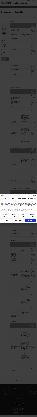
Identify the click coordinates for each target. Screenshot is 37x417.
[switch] (14, 216)
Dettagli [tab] (12, 198)
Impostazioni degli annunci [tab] (21, 198)
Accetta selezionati (18, 220)
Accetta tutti (30, 220)
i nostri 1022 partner (6, 203)
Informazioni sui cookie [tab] (32, 198)
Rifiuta (7, 220)
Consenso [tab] (4, 198)
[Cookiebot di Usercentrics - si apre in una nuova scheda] (31, 195)
